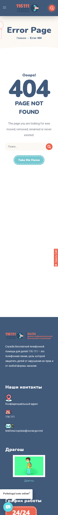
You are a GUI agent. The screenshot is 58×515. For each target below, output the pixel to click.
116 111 (10, 416)
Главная (21, 38)
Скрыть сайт (56, 256)
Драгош (29, 480)
